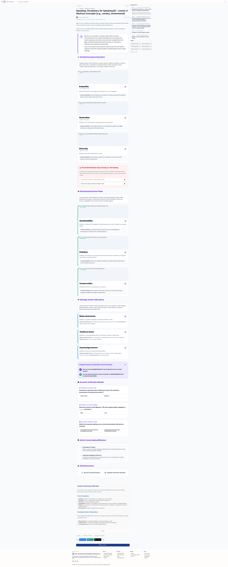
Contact (105, 557)
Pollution (106, 396)
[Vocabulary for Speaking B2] (99, 536)
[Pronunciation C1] (146, 7)
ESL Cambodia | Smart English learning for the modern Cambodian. (88, 564)
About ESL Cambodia (108, 553)
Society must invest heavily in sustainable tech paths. (112, 430)
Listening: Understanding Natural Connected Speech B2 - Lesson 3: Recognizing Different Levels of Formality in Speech (141, 27)
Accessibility (146, 556)
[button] (2, 2)
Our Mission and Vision (108, 554)
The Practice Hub (120, 553)
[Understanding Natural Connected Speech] (149, 23)
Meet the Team (106, 556)
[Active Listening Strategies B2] (146, 46)
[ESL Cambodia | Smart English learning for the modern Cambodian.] (4, 2)
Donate (132, 556)
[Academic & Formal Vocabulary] (136, 44)
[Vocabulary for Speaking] (87, 536)
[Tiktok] (77, 561)
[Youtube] (75, 561)
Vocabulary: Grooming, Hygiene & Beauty (140, 32)
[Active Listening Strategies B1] (136, 46)
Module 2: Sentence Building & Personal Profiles (140, 37)
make (81, 412)
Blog (118, 556)
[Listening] (139, 23)
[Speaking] (78, 536)
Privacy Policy (147, 554)
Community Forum (120, 557)
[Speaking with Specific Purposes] (147, 16)
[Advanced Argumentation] (136, 49)
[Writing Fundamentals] (144, 35)
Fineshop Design (152, 564)
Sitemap (145, 557)
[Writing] (138, 35)
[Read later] (125, 17)
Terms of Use (147, 553)
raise (105, 412)
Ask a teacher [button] (102, 545)
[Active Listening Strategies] (146, 44)
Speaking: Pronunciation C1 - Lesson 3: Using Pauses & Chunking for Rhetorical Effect (141, 10)
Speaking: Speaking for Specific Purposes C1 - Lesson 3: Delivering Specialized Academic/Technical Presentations (141, 19)
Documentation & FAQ (135, 554)
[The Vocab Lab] (140, 30)
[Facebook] (73, 561)
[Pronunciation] (140, 7)
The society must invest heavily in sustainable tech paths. (89, 430)
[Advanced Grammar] (146, 49)
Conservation (83, 396)
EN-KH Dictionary (120, 554)
